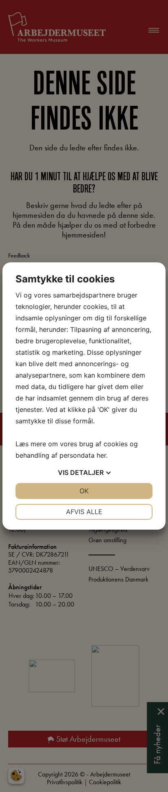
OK (84, 491)
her (101, 455)
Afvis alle (84, 512)
